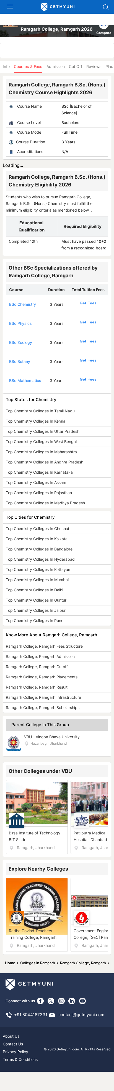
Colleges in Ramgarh (37, 963)
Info (6, 66)
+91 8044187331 (30, 1014)
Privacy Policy (15, 1051)
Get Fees (88, 303)
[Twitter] (51, 1001)
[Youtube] (82, 1001)
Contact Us (13, 1044)
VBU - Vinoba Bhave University (52, 736)
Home (10, 963)
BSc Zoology (20, 342)
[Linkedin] (72, 1001)
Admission (55, 66)
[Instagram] (61, 1001)
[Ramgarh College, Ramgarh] (11, 27)
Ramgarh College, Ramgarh (83, 963)
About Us (11, 1036)
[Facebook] (40, 1001)
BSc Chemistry (22, 304)
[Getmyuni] (57, 7)
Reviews (93, 66)
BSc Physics (20, 323)
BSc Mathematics (25, 380)
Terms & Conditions (20, 1059)
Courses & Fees (28, 66)
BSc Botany (19, 361)
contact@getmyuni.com (81, 1014)
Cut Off (75, 66)
